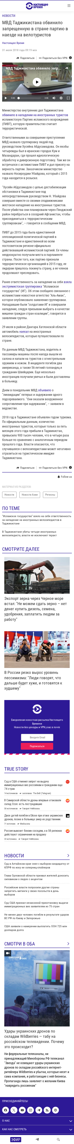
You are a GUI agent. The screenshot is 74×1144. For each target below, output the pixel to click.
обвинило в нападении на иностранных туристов (35, 115)
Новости (8, 16)
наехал (24, 331)
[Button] (25, 58)
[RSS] (47, 1110)
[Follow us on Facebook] (5, 1110)
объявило (45, 390)
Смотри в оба (19, 944)
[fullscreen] (68, 98)
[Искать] (58, 1139)
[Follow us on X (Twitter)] (13, 1110)
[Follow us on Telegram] (38, 1110)
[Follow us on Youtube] (22, 1110)
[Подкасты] (55, 1110)
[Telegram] (37, 1139)
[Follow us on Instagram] (30, 1110)
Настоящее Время (13, 43)
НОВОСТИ (14, 856)
